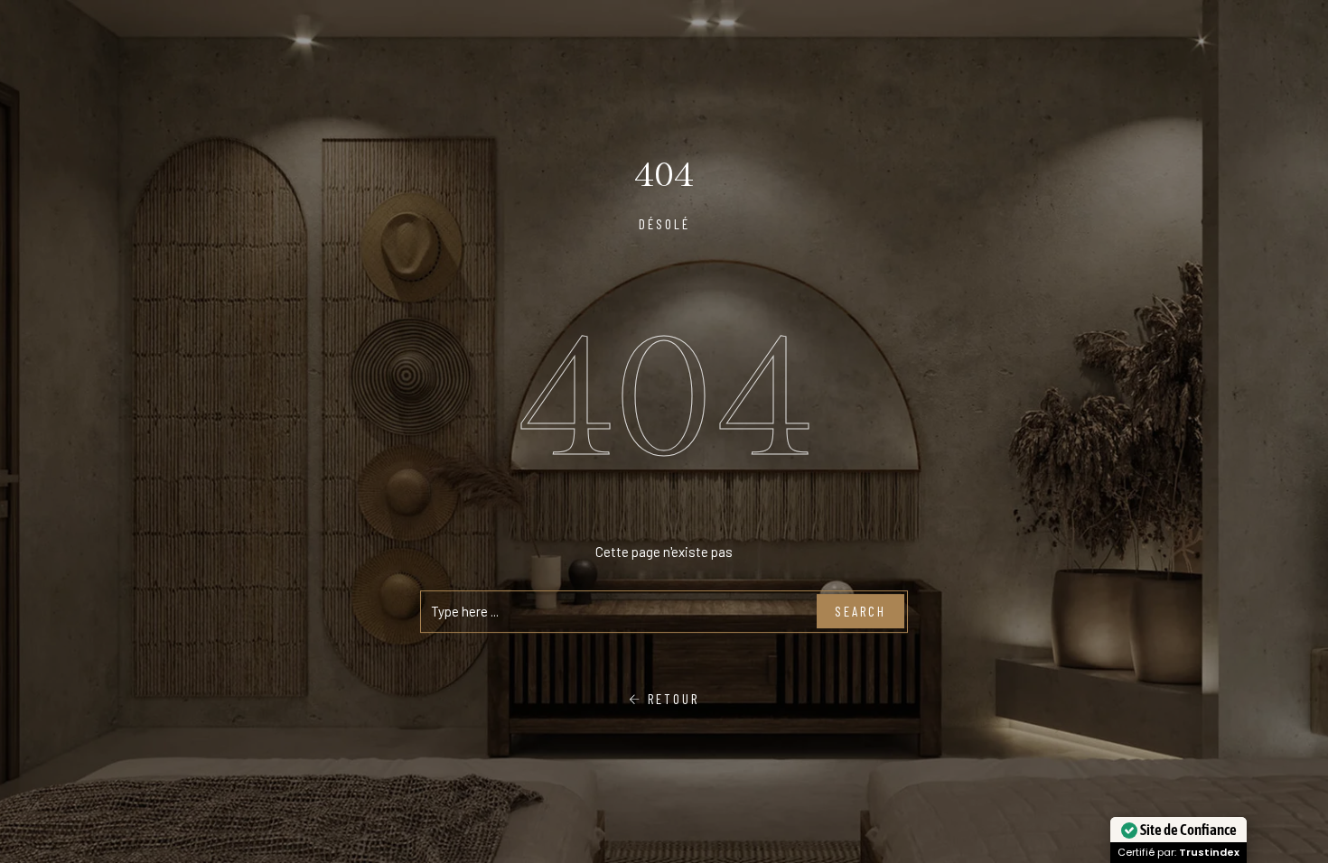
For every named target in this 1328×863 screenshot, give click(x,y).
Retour (670, 699)
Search (860, 611)
